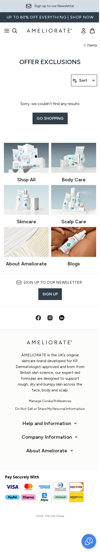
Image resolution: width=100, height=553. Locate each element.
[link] (83, 31)
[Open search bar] (14, 31)
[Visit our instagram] (50, 318)
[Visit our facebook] (38, 318)
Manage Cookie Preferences (50, 401)
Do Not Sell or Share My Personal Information (50, 409)
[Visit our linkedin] (61, 318)
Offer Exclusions (50, 62)
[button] (88, 541)
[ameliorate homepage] (50, 31)
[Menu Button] (5, 31)
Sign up (50, 294)
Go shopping (50, 118)
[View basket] (92, 31)
